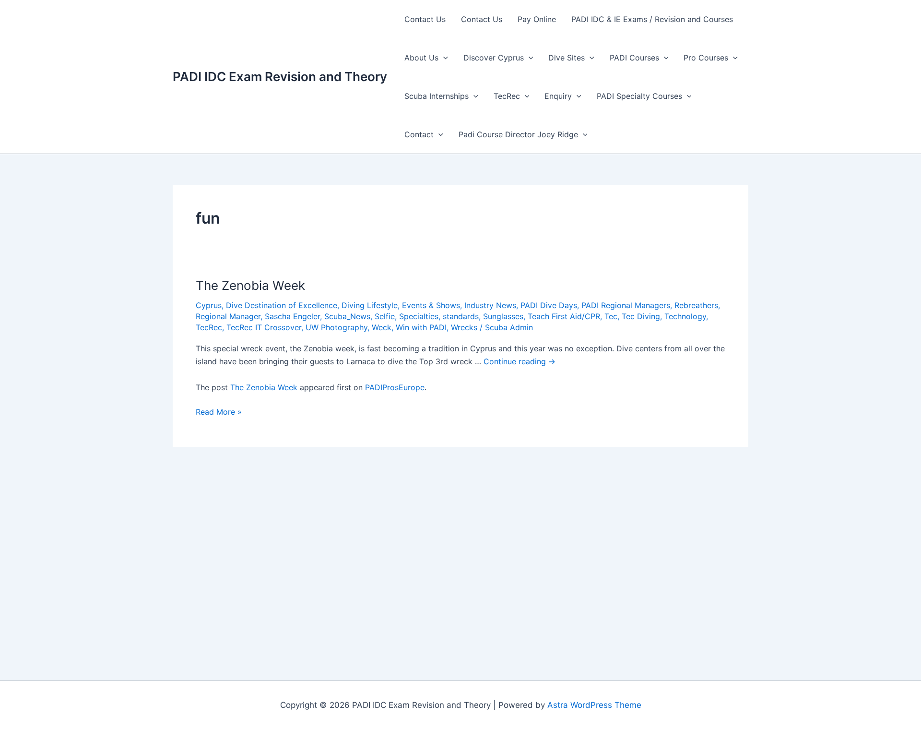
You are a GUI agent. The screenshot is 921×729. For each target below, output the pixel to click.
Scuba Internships (436, 96)
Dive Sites (566, 57)
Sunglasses (503, 316)
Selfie (385, 316)
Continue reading (519, 361)
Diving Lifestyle (370, 305)
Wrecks (464, 327)
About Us (421, 57)
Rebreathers (696, 305)
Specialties (418, 316)
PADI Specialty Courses (639, 96)
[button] (443, 57)
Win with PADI (421, 327)
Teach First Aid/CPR (564, 316)
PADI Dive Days (548, 305)
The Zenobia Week (250, 285)
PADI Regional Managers (625, 305)
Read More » (219, 412)
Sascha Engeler (292, 316)
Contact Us (425, 19)
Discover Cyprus (493, 57)
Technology (685, 316)
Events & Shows (431, 305)
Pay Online (537, 19)
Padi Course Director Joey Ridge (518, 134)
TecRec (507, 96)
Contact (419, 134)
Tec (610, 316)
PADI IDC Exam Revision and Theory (280, 76)
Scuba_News (347, 316)
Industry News (490, 305)
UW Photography (336, 327)
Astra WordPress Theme (594, 705)
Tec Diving (641, 316)
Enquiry (558, 96)
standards (461, 316)
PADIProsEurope (395, 387)
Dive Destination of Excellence (281, 305)
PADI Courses (634, 57)
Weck (381, 327)
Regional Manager (228, 316)
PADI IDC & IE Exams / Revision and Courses (652, 19)
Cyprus (209, 305)
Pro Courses (706, 57)
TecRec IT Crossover (263, 327)
